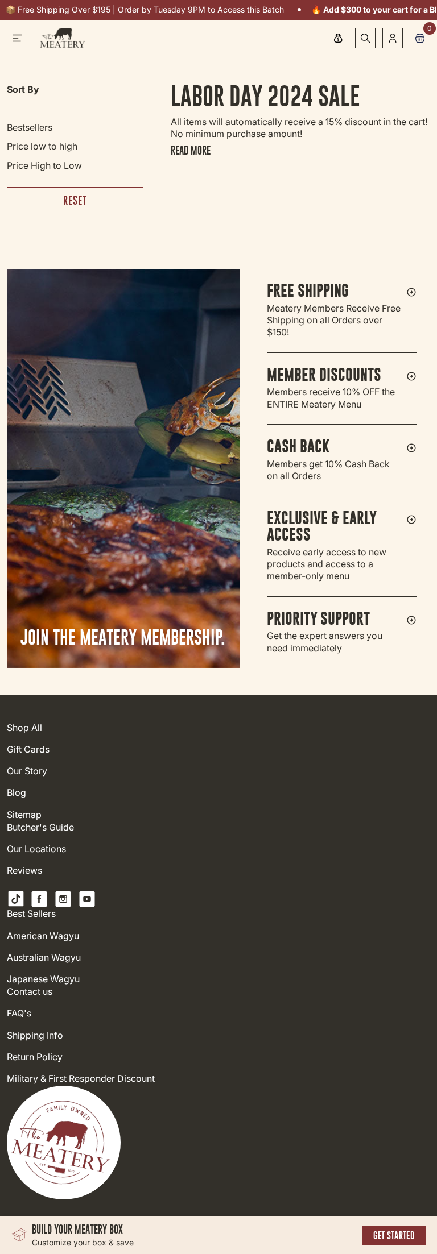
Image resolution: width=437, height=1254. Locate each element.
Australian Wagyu (44, 957)
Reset (75, 200)
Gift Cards (28, 749)
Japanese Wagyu (43, 979)
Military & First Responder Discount (81, 1078)
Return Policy (35, 1057)
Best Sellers (31, 913)
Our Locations (36, 849)
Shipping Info (35, 1035)
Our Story (27, 771)
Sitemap (24, 814)
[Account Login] (392, 38)
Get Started (393, 1235)
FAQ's (19, 1013)
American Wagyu (43, 936)
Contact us (29, 991)
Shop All (24, 727)
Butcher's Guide (40, 827)
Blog (16, 792)
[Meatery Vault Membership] (338, 38)
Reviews (24, 870)
